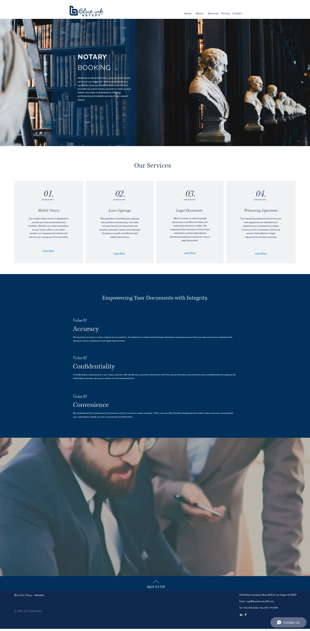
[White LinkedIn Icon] (241, 614)
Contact (237, 13)
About (199, 13)
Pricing (225, 13)
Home (187, 13)
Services (213, 13)
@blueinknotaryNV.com (262, 601)
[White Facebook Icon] (245, 614)
